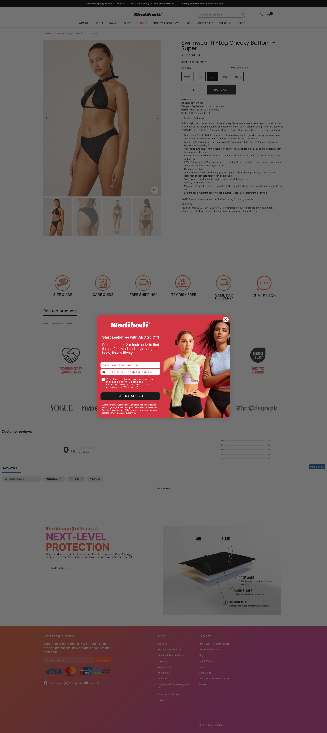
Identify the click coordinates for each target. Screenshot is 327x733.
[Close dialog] (225, 319)
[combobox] (105, 372)
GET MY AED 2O (130, 396)
